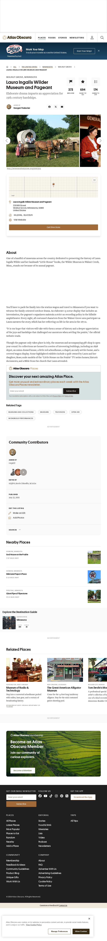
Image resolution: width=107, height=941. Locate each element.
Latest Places (13, 825)
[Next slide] (100, 140)
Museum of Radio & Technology (17, 689)
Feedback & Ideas (15, 865)
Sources (13, 530)
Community (13, 855)
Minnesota (22, 620)
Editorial (43, 815)
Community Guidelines (17, 869)
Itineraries (43, 829)
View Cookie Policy (34, 925)
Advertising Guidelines (49, 873)
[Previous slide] (6, 140)
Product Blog (12, 873)
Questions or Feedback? (53, 905)
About (41, 861)
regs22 (12, 463)
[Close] (89, 919)
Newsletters (44, 846)
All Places (11, 821)
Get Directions (53, 227)
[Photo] (94, 557)
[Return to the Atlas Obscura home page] (17, 37)
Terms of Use (69, 396)
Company (43, 855)
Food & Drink (44, 825)
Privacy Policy (57, 396)
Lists (40, 833)
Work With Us (13, 881)
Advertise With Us (47, 869)
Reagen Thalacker (22, 108)
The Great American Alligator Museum (64, 689)
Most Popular (13, 829)
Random (10, 838)
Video (41, 838)
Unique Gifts (12, 877)
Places (10, 815)
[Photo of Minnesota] (9, 622)
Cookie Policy (45, 881)
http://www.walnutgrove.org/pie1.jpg (24, 168)
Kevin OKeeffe (22, 483)
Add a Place (12, 846)
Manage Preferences (59, 931)
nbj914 (12, 483)
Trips (73, 815)
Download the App (83, 797)
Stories (41, 821)
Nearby (10, 842)
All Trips (74, 821)
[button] (71, 82)
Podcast (42, 842)
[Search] (102, 37)
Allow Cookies (81, 931)
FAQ (40, 865)
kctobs (33, 483)
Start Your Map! (84, 51)
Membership (12, 861)
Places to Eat (12, 833)
